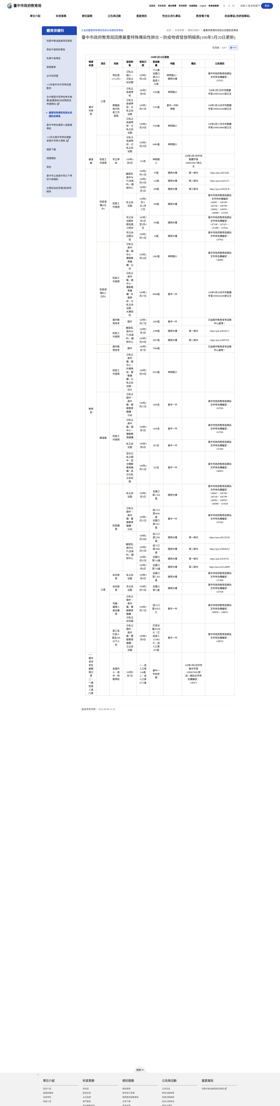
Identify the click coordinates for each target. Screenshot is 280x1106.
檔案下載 (51, 149)
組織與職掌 (48, 1093)
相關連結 (51, 158)
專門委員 (87, 1101)
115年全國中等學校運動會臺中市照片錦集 (59, 139)
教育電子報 (202, 16)
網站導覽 (172, 6)
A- (224, 6)
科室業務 (61, 16)
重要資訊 (141, 16)
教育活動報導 (168, 1093)
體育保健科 (194, 30)
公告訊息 (166, 1089)
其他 (49, 167)
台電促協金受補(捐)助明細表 (59, 190)
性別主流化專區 (171, 16)
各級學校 (47, 1097)
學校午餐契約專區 (56, 49)
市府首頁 (162, 6)
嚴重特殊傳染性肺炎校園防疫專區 (60, 114)
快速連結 (193, 6)
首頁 (169, 30)
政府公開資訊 (168, 1101)
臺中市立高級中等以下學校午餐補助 (59, 177)
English (203, 6)
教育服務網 (214, 6)
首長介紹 (47, 1089)
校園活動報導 (168, 1097)
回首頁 (152, 6)
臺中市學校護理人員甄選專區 (59, 127)
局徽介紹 (47, 1101)
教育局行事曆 (128, 1093)
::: (40, 28)
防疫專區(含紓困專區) (237, 16)
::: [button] (38, 1074)
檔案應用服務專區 (130, 1097)
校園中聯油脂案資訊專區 (59, 41)
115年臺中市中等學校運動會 (59, 86)
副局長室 (87, 1093)
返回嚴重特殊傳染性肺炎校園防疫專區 (103, 30)
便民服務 (87, 16)
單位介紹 (35, 16)
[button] (140, 1069)
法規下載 (126, 1101)
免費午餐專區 (54, 58)
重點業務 (126, 1089)
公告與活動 (114, 16)
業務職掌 (51, 67)
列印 (235, 48)
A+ (233, 6)
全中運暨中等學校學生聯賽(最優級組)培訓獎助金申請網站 (59, 100)
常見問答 (183, 6)
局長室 (86, 1089)
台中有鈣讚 (52, 76)
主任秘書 (87, 1097)
